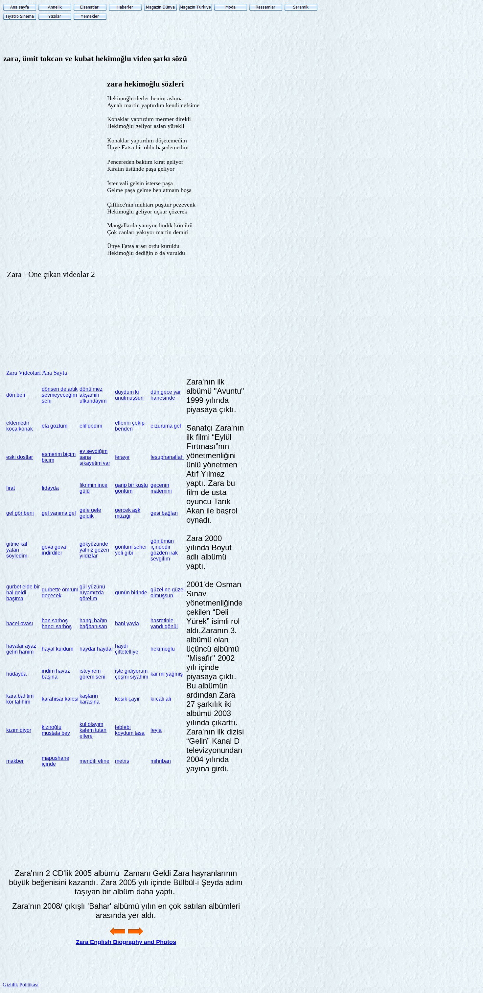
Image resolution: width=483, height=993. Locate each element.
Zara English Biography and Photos (126, 942)
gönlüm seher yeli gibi (131, 550)
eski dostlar (19, 457)
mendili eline (94, 761)
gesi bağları (164, 513)
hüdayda (16, 674)
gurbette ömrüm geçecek (60, 592)
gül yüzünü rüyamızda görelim (92, 592)
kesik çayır (127, 699)
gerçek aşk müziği (127, 513)
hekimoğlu (162, 649)
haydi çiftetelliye (126, 649)
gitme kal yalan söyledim (16, 550)
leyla (156, 730)
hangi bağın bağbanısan (93, 623)
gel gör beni (20, 513)
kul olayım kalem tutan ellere (93, 730)
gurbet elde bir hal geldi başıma (23, 592)
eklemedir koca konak (19, 426)
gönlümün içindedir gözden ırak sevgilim (164, 549)
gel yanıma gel (59, 513)
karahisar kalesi (60, 699)
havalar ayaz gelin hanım (21, 649)
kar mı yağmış (166, 674)
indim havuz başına (56, 674)
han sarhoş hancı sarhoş (57, 623)
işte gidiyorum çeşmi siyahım (131, 674)
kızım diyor (18, 730)
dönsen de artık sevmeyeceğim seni (60, 395)
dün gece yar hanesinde (165, 395)
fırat (10, 488)
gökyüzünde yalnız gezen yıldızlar (94, 550)
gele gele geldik (90, 513)
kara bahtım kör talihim (20, 699)
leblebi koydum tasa (130, 730)
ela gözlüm (54, 426)
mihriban (160, 761)
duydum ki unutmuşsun (129, 395)
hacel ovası (19, 623)
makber (15, 761)
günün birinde (131, 592)
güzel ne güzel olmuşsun (167, 592)
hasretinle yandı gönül (164, 623)
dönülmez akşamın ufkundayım (93, 395)
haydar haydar (96, 649)
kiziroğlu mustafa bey (56, 730)
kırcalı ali (160, 699)
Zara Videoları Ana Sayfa (36, 372)
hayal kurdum (57, 649)
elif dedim (91, 426)
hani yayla (127, 623)
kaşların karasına (90, 699)
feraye (122, 457)
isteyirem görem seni (92, 674)
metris (122, 761)
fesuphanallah (167, 457)
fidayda (50, 488)
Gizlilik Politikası (20, 984)
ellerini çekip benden (130, 426)
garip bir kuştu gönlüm (131, 488)
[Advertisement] (251, 115)
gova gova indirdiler (54, 550)
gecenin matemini (161, 488)
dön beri (15, 395)
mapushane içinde (55, 761)
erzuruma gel (165, 426)
